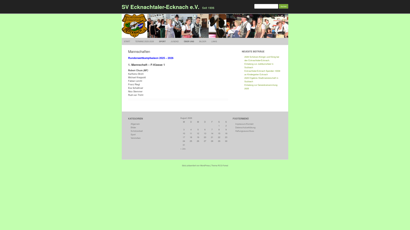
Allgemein (135, 123)
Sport (162, 41)
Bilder (202, 41)
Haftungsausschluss (244, 130)
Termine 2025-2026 (144, 41)
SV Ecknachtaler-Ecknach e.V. (160, 7)
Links (214, 41)
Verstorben (136, 137)
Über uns (189, 41)
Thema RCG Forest (219, 165)
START (127, 41)
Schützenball (137, 130)
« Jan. (183, 148)
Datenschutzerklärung (245, 127)
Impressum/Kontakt (244, 123)
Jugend (175, 41)
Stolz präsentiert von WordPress (196, 165)
